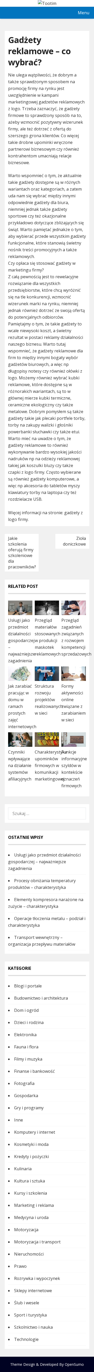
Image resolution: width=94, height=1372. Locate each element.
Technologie (26, 1339)
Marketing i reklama (34, 1205)
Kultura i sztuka (29, 1181)
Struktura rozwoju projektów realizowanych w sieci (49, 699)
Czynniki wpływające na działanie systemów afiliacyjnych (19, 765)
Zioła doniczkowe (74, 541)
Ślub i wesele (26, 1303)
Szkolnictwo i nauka (33, 1327)
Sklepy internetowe (33, 1290)
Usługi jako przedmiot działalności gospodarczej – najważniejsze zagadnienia (21, 640)
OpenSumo (74, 1364)
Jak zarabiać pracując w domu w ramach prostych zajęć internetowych (22, 706)
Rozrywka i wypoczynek (37, 1278)
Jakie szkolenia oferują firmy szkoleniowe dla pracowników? (22, 552)
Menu (83, 13)
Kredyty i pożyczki (31, 1156)
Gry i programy (29, 1108)
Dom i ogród (26, 1010)
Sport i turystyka (30, 1315)
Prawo (20, 1266)
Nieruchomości (29, 1254)
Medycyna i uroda (31, 1217)
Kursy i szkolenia (30, 1193)
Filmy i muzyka (28, 1059)
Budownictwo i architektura (41, 998)
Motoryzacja (26, 1229)
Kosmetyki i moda (31, 1144)
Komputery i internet (34, 1132)
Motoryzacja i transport (37, 1242)
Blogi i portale (28, 986)
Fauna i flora (26, 1047)
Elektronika (25, 1034)
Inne (18, 1120)
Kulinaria (23, 1169)
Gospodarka (26, 1095)
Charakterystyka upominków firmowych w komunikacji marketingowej (51, 765)
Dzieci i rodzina (29, 1022)
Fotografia (24, 1083)
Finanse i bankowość (34, 1071)
